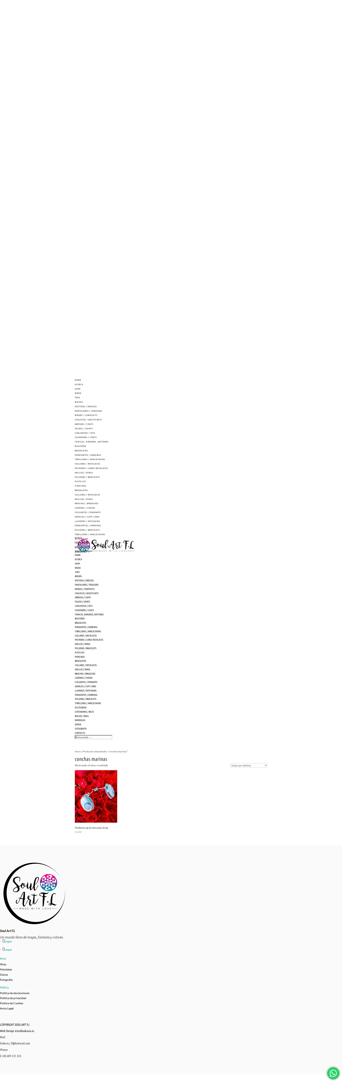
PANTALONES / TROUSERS (88, 410)
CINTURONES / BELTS (84, 711)
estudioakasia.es (24, 1031)
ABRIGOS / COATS (84, 424)
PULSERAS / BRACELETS (87, 477)
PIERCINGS (80, 485)
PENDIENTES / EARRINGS (88, 454)
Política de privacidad (13, 998)
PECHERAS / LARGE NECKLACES (91, 468)
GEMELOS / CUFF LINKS (87, 516)
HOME (78, 554)
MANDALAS (80, 720)
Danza (4, 974)
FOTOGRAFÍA (81, 728)
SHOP (77, 563)
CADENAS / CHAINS (85, 507)
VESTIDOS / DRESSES (86, 406)
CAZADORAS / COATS (86, 437)
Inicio (78, 751)
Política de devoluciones (15, 993)
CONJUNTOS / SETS (85, 432)
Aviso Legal (7, 1008)
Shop (3, 964)
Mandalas (6, 969)
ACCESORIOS (81, 707)
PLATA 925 (80, 481)
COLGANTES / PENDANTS (88, 512)
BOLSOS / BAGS (82, 715)
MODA (78, 393)
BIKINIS (79, 401)
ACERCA (78, 559)
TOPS (77, 397)
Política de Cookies (11, 1003)
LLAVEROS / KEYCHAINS (87, 521)
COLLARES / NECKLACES (87, 463)
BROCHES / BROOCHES (87, 503)
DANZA (78, 724)
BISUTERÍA (80, 446)
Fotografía (6, 979)
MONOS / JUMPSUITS (86, 415)
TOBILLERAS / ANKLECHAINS (90, 459)
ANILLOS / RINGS (84, 472)
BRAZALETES (81, 450)
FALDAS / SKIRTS (84, 428)
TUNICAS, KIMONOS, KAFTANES (92, 441)
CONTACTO (80, 732)
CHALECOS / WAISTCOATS (88, 419)
